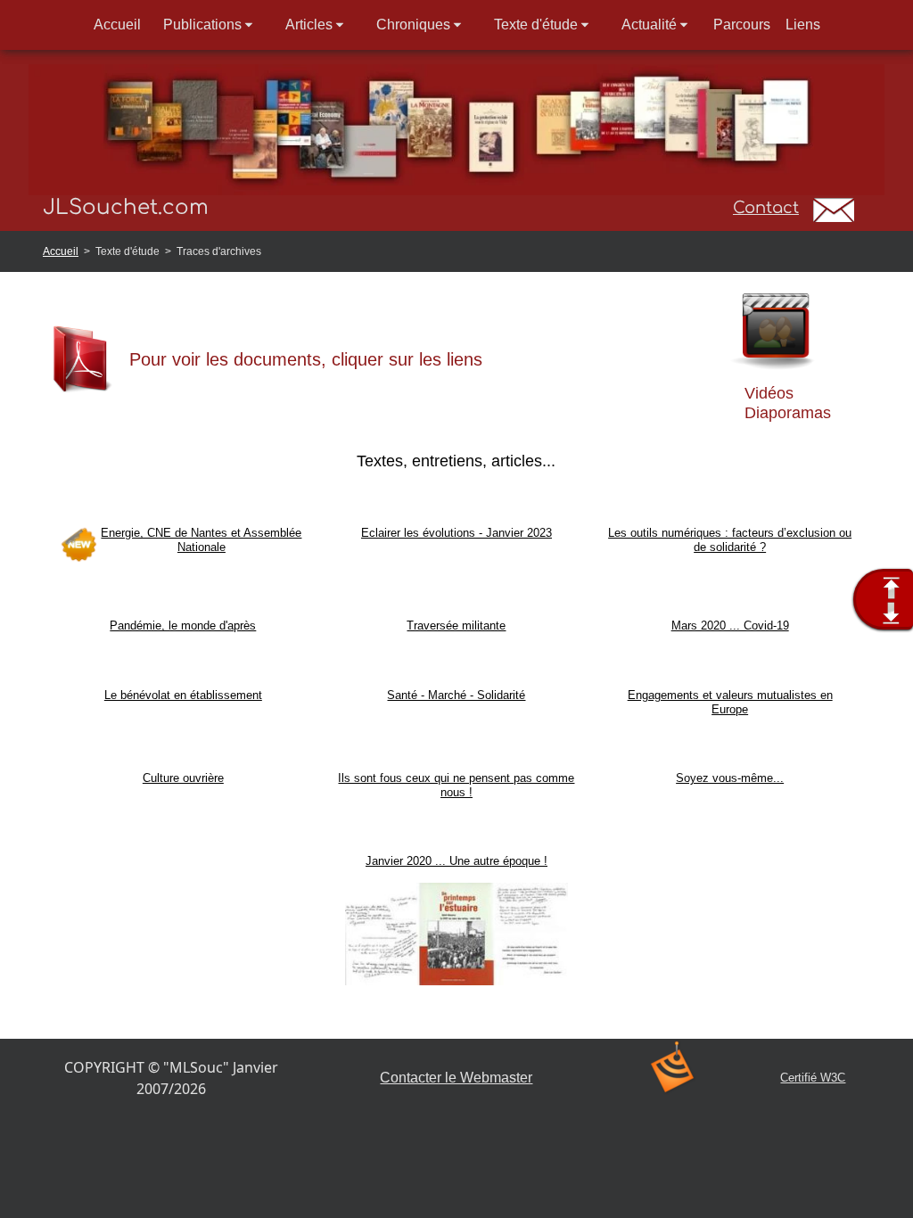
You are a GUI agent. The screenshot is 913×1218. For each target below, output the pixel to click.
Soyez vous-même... (730, 778)
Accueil (60, 251)
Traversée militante (456, 625)
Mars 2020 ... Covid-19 (730, 625)
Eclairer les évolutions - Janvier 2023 (456, 532)
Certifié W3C (812, 1077)
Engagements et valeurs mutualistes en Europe (730, 702)
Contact (766, 208)
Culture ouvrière (183, 778)
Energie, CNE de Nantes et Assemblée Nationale (201, 540)
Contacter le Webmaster (456, 1077)
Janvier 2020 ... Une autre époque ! (456, 861)
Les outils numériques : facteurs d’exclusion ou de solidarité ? (729, 540)
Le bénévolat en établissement (183, 695)
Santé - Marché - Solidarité (456, 695)
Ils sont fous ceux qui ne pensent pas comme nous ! (456, 785)
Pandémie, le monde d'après (183, 625)
